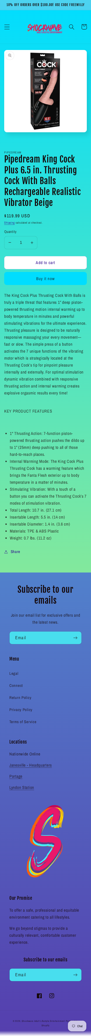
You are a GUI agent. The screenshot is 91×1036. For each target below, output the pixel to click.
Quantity (10, 231)
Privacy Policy (20, 709)
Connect (16, 685)
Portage (15, 776)
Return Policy (20, 697)
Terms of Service (23, 721)
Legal (13, 673)
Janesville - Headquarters (30, 765)
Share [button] (15, 551)
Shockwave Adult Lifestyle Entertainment (43, 1021)
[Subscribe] (75, 637)
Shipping (9, 223)
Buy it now (45, 278)
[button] (7, 27)
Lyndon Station (21, 787)
